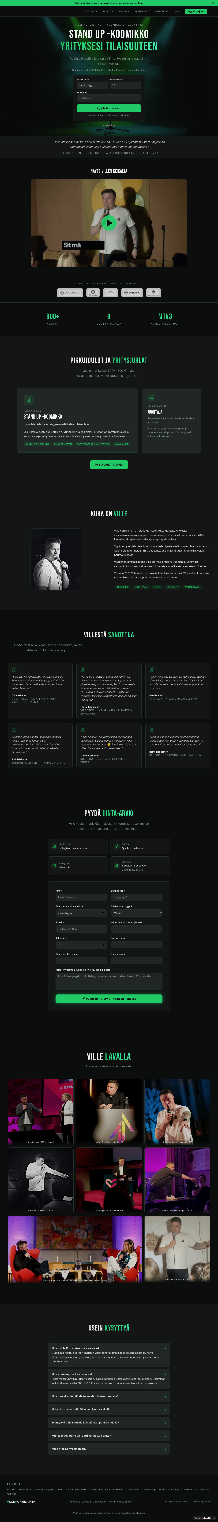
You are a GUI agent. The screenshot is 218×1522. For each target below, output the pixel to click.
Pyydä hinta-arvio (109, 108)
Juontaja (108, 11)
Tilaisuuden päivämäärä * (70, 906)
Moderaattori (96, 1489)
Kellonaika (61, 938)
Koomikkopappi (189, 1489)
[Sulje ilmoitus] (213, 3)
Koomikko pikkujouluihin (19, 1489)
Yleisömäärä (118, 954)
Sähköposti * (83, 92)
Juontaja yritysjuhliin (76, 1489)
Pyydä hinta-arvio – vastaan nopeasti (111, 998)
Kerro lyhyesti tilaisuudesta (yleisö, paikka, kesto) (83, 969)
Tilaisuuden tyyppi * (122, 906)
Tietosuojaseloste (202, 1501)
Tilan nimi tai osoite (67, 954)
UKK (177, 11)
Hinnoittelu (162, 11)
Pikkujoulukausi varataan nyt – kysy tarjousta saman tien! (109, 3)
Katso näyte (109, 125)
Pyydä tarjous (196, 11)
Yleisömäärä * (117, 79)
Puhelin (60, 922)
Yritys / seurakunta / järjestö (127, 922)
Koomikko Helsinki (114, 1489)
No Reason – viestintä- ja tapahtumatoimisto (124, 1513)
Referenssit (142, 11)
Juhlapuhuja (133, 1489)
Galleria (124, 11)
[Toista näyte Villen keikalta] (109, 223)
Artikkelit (11, 1494)
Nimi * (59, 890)
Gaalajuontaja (149, 1489)
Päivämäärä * (83, 79)
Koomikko (90, 11)
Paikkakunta (118, 938)
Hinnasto (205, 1489)
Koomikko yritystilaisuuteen (49, 1489)
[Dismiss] (214, 1518)
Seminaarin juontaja (169, 1489)
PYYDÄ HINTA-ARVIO (109, 464)
